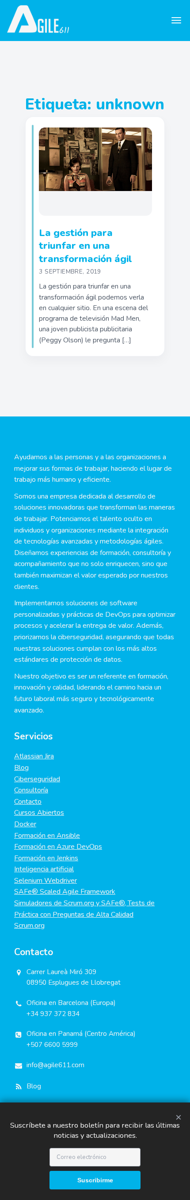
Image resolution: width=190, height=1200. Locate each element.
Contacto (28, 801)
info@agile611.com (55, 1065)
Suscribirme (95, 1180)
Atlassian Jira (34, 756)
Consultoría (31, 790)
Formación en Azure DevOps (58, 846)
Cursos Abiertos (39, 813)
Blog (21, 767)
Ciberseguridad (37, 779)
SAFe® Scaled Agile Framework (64, 891)
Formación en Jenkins (46, 858)
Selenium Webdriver (45, 880)
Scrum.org (29, 925)
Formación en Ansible (47, 835)
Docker (25, 824)
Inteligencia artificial (44, 869)
